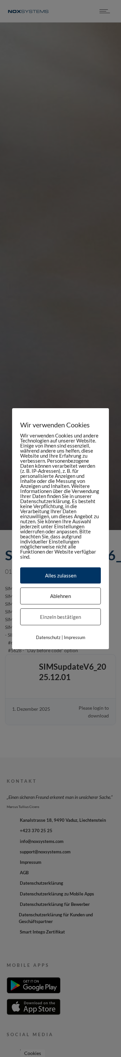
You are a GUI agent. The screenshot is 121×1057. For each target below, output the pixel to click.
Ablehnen (60, 596)
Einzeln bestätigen (60, 616)
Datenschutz (48, 637)
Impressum (74, 637)
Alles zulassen (60, 575)
